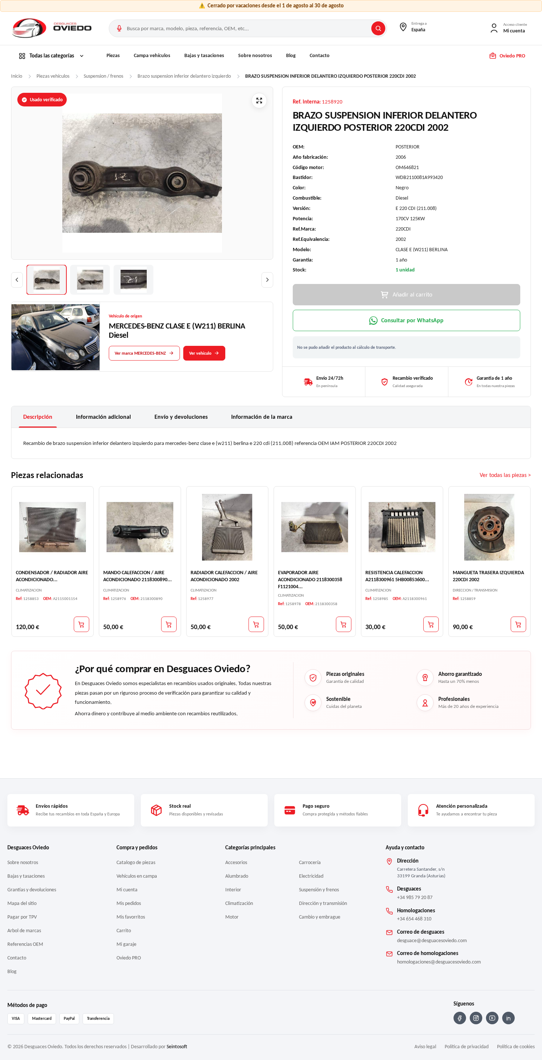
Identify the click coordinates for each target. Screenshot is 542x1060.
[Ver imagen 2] (90, 280)
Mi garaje (126, 944)
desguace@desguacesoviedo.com (432, 940)
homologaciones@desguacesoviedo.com (439, 962)
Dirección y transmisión (323, 903)
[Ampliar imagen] (259, 100)
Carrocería (310, 862)
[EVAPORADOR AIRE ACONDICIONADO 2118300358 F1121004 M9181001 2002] (315, 527)
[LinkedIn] (508, 1018)
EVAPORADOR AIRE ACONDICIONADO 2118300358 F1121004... (310, 579)
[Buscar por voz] (119, 28)
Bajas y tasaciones (204, 55)
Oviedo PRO (129, 958)
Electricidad (311, 876)
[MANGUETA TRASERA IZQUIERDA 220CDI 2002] (489, 527)
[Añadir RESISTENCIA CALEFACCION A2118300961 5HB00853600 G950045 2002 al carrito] (431, 624)
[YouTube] (492, 1018)
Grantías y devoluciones (31, 890)
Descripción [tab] (37, 416)
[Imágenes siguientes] (267, 280)
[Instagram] (476, 1018)
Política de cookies (516, 1046)
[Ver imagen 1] (46, 280)
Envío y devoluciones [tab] (181, 416)
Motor (232, 917)
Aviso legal (425, 1046)
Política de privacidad (467, 1046)
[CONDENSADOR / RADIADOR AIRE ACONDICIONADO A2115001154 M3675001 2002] (52, 527)
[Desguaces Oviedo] (52, 28)
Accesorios (236, 862)
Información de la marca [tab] (261, 416)
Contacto (320, 55)
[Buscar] (378, 28)
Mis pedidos (129, 903)
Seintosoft (177, 1046)
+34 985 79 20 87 (414, 897)
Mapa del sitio (22, 903)
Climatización (239, 903)
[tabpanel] (271, 443)
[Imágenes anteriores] (17, 280)
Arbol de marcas (24, 930)
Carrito (124, 930)
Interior (233, 890)
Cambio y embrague (319, 917)
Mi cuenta (127, 890)
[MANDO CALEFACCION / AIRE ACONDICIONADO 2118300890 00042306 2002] (140, 527)
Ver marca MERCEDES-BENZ (140, 353)
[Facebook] (460, 1018)
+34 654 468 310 (414, 919)
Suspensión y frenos (319, 890)
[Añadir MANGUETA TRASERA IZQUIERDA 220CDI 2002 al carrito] (518, 624)
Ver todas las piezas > (505, 474)
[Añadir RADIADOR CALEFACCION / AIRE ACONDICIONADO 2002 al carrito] (256, 624)
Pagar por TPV (22, 917)
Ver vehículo (200, 353)
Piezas (113, 55)
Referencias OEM (25, 944)
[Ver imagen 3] (133, 280)
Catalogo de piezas (136, 862)
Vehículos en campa (137, 876)
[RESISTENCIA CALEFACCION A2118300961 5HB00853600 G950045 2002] (402, 527)
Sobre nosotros (255, 55)
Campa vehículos (152, 55)
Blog (291, 55)
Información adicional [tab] (103, 416)
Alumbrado (236, 876)
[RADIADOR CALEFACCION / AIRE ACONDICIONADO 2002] (227, 527)
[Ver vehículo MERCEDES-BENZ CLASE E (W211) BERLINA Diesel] (55, 337)
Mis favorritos (131, 917)
